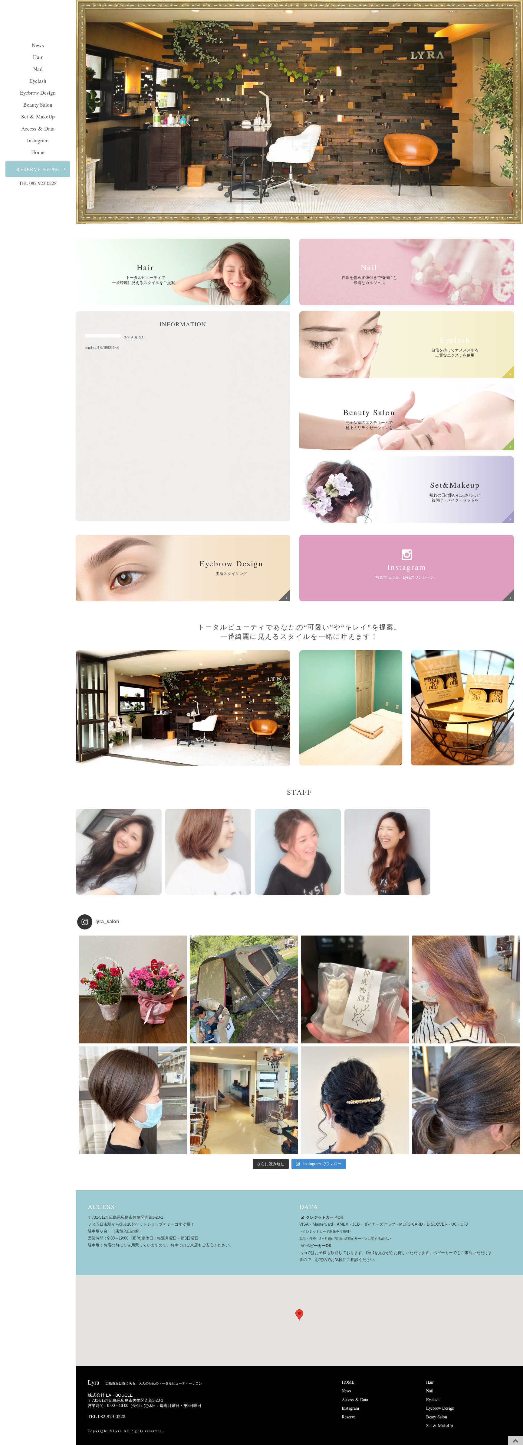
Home (37, 152)
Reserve (348, 1417)
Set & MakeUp (38, 116)
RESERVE (37, 169)
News (38, 45)
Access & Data (37, 128)
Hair (38, 56)
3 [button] (308, 218)
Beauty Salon (37, 104)
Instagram (38, 140)
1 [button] (290, 218)
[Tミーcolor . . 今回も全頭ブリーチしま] (466, 1100)
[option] (299, 111)
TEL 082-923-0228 (38, 183)
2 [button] (299, 218)
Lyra (145, 1382)
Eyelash (37, 80)
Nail (38, 69)
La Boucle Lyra (38, 22)
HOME (348, 1382)
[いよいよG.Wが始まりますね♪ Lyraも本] (244, 1100)
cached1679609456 (102, 347)
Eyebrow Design (38, 92)
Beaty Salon (436, 1417)
